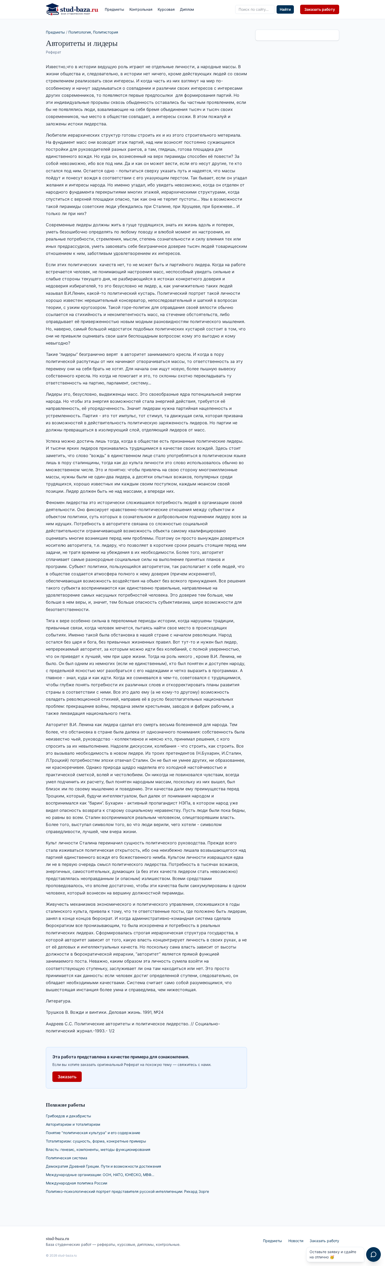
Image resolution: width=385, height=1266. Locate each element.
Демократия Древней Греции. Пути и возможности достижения (103, 1166)
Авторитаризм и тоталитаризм (73, 1124)
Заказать (67, 1076)
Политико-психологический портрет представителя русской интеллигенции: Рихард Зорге (127, 1191)
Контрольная (140, 9)
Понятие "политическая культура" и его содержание (93, 1132)
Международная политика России (76, 1183)
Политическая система (66, 1158)
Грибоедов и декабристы (68, 1116)
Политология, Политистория (93, 32)
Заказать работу (319, 9)
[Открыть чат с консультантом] (373, 1254)
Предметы (114, 9)
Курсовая (166, 9)
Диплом (187, 9)
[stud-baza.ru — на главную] (72, 9)
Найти (285, 9)
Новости (295, 1240)
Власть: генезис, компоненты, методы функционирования (98, 1149)
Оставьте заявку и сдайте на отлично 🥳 (333, 1254)
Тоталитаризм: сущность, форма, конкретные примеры (96, 1141)
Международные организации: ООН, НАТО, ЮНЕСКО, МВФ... (100, 1174)
